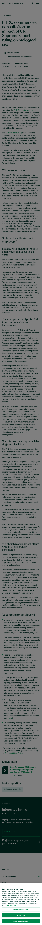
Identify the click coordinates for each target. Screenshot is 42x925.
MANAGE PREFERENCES (21, 909)
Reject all (21, 915)
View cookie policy (12, 905)
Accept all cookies (21, 921)
